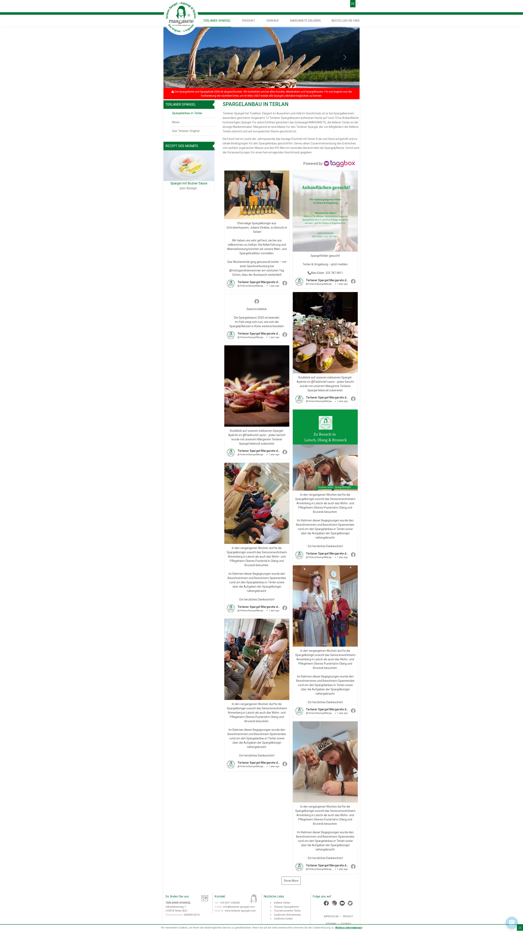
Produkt (248, 20)
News (176, 122)
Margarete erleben (305, 20)
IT (357, 3)
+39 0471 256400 (230, 902)
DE (352, 3)
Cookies (346, 923)
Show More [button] (291, 880)
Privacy (348, 916)
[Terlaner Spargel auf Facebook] (326, 903)
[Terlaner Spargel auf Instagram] (334, 903)
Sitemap (331, 923)
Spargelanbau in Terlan (187, 113)
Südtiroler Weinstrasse (287, 914)
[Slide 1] (258, 82)
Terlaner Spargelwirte (286, 906)
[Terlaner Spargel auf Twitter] (350, 903)
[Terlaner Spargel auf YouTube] (342, 903)
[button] (256, 231)
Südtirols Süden (283, 918)
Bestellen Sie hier (346, 20)
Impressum (331, 916)
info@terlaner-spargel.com (239, 906)
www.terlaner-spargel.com (240, 910)
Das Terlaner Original (185, 131)
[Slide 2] (265, 82)
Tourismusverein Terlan (287, 910)
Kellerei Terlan (282, 902)
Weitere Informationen (348, 927)
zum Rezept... (189, 188)
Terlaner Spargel (217, 20)
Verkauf (272, 20)
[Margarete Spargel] (181, 17)
